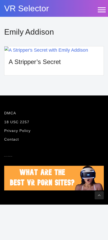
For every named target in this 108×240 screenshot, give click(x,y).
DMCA (10, 113)
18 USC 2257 (16, 122)
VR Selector (26, 8)
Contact (11, 139)
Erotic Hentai (8, 156)
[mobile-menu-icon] (101, 9)
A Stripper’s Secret (35, 61)
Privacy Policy (17, 131)
